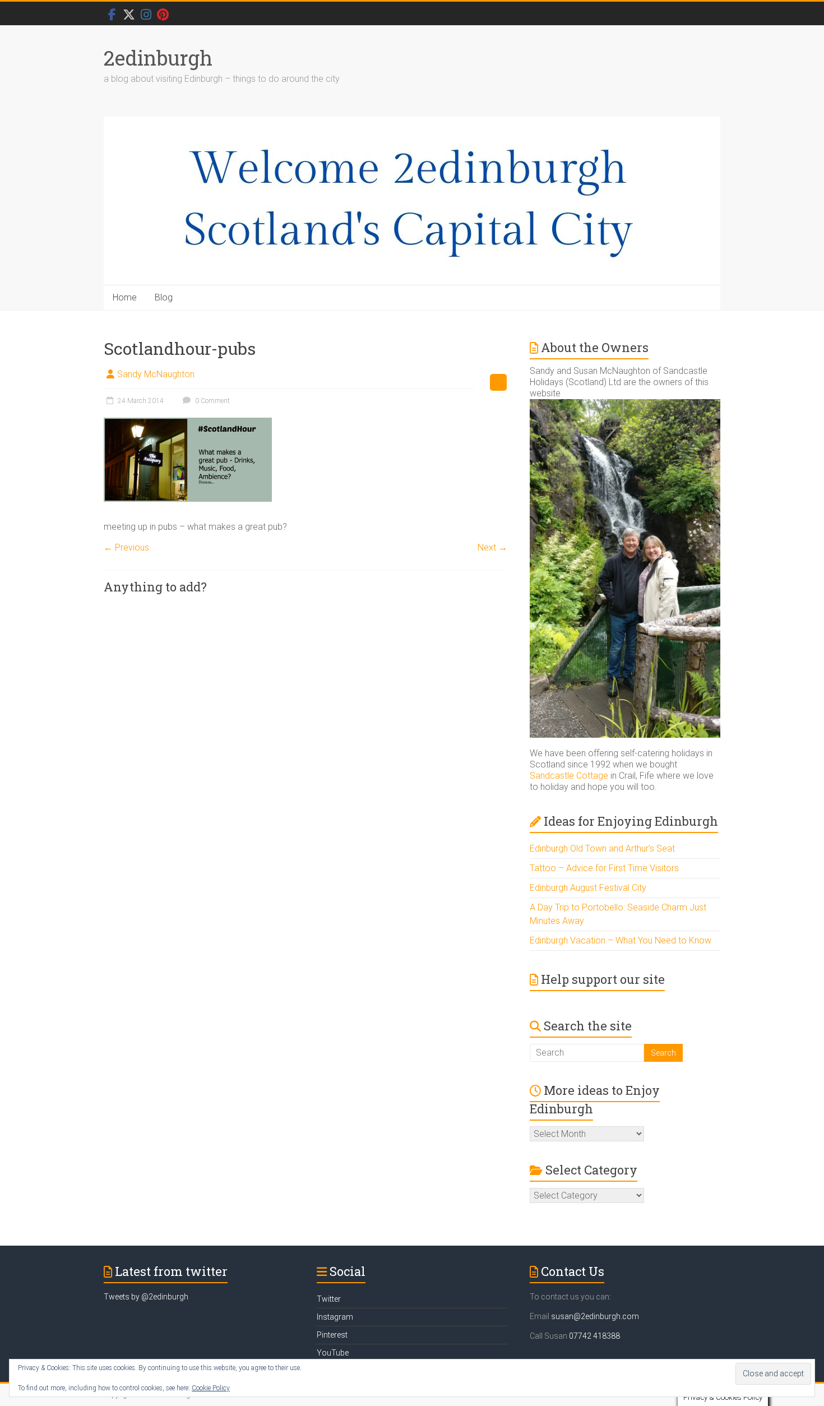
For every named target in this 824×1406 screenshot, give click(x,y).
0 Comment (211, 401)
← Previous (126, 547)
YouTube (333, 1352)
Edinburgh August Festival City (588, 887)
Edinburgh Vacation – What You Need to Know (620, 940)
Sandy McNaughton (156, 374)
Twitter (329, 1298)
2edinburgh (158, 57)
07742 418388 (594, 1335)
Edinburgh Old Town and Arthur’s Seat (602, 848)
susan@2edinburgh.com (595, 1316)
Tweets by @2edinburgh (146, 1296)
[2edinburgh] (412, 201)
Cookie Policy (211, 1388)
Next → (492, 547)
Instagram (335, 1316)
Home (125, 297)
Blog (164, 297)
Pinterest (332, 1334)
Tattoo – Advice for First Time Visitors (604, 868)
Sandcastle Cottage (569, 775)
